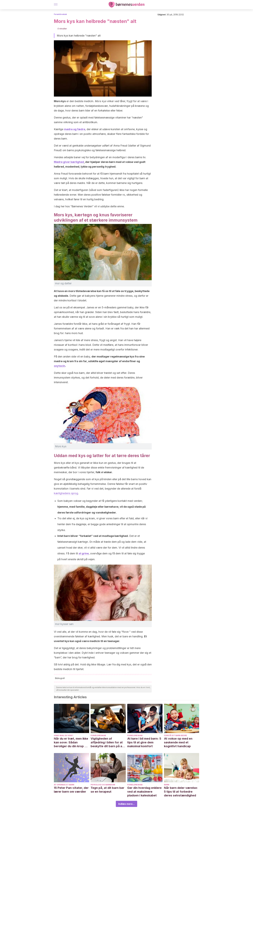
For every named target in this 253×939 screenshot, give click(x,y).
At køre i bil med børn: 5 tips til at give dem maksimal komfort (144, 742)
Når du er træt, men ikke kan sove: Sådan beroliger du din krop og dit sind (71, 742)
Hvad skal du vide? (63, 735)
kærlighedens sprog (66, 493)
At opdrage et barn (64, 785)
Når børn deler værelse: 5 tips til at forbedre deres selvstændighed (181, 791)
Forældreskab (60, 14)
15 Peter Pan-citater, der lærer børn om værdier (71, 789)
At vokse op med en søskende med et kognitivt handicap (178, 742)
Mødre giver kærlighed (69, 161)
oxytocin (59, 365)
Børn (166, 785)
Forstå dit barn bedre (175, 735)
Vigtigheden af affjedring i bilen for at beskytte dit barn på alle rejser (108, 742)
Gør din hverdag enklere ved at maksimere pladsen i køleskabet (144, 791)
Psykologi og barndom (103, 785)
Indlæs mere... (126, 803)
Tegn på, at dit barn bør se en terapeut (107, 789)
